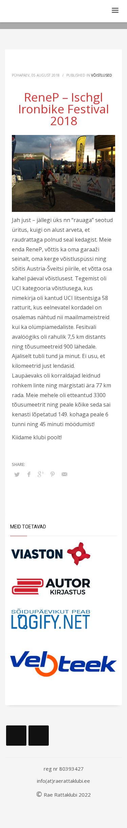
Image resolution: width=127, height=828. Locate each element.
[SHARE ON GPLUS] (41, 474)
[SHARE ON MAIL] (64, 474)
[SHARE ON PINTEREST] (52, 474)
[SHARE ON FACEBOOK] (29, 474)
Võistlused (101, 75)
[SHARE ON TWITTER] (17, 474)
